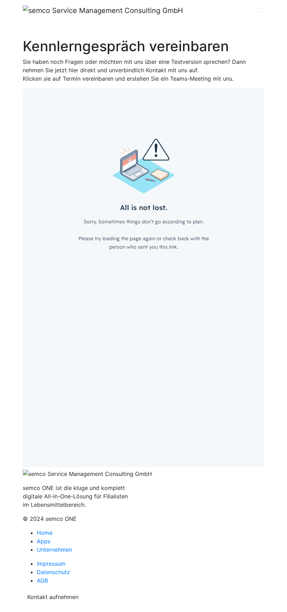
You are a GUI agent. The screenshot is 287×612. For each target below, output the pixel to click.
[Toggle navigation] (259, 10)
